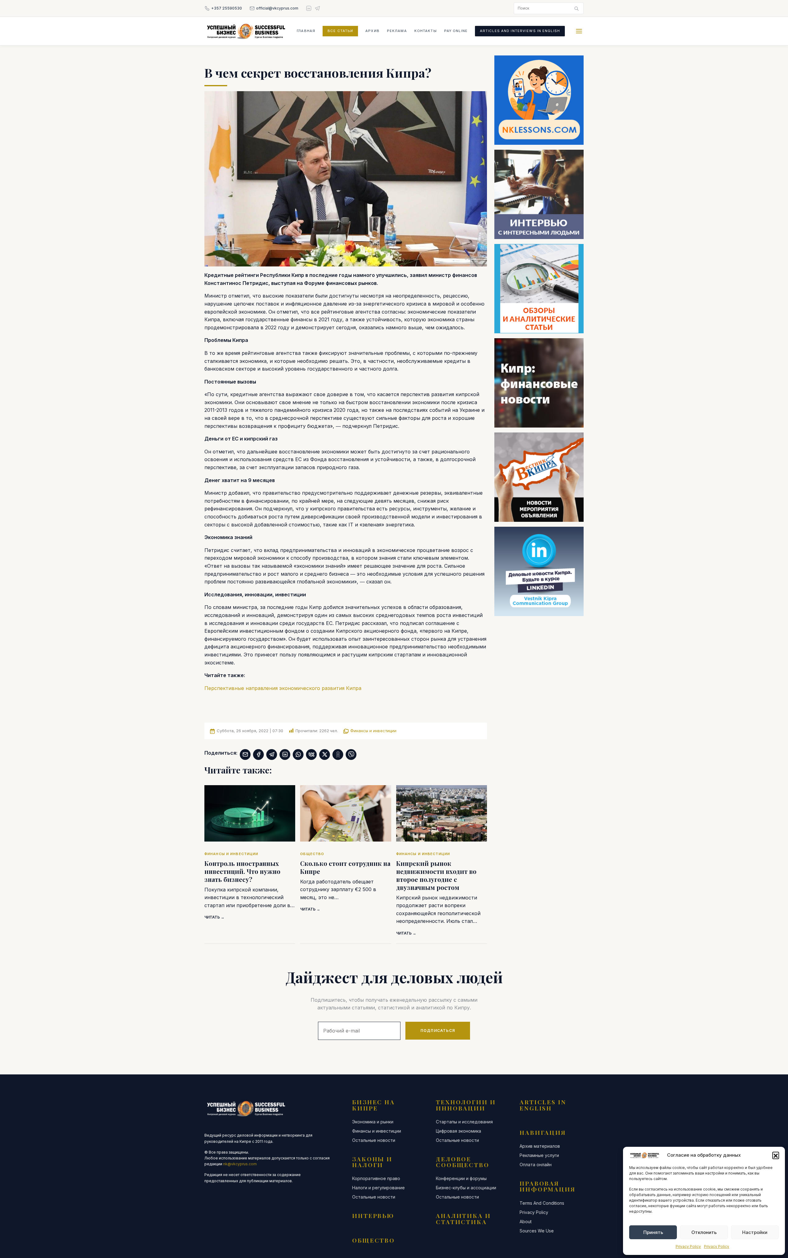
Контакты (425, 31)
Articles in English (543, 1105)
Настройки (754, 1232)
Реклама (397, 31)
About (526, 1221)
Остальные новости (373, 1140)
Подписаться (437, 1030)
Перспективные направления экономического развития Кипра (282, 688)
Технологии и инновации (466, 1105)
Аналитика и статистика (463, 1218)
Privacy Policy (688, 1246)
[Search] (576, 8)
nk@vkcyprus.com (240, 1164)
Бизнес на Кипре (373, 1105)
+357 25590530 (226, 8)
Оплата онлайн (536, 1165)
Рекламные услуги (539, 1155)
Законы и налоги (372, 1162)
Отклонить (704, 1232)
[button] (776, 1155)
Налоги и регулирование (378, 1188)
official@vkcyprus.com (277, 8)
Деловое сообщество (462, 1162)
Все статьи (340, 31)
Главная (306, 31)
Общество (373, 1240)
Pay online (456, 31)
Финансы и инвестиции (373, 730)
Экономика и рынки (372, 1122)
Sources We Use (537, 1231)
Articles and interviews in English (520, 31)
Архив (372, 31)
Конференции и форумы (461, 1178)
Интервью (373, 1215)
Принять (653, 1232)
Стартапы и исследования (464, 1122)
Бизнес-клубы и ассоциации (466, 1188)
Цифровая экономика (458, 1131)
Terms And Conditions (542, 1203)
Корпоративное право (376, 1178)
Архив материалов (540, 1146)
